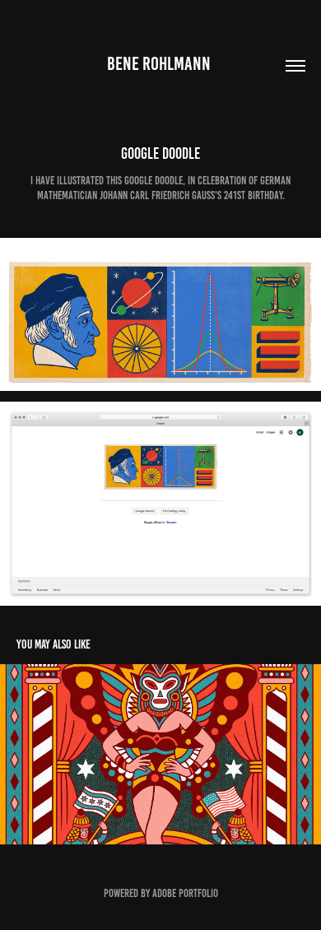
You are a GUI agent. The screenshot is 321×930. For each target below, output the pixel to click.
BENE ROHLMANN (160, 63)
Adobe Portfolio (185, 893)
